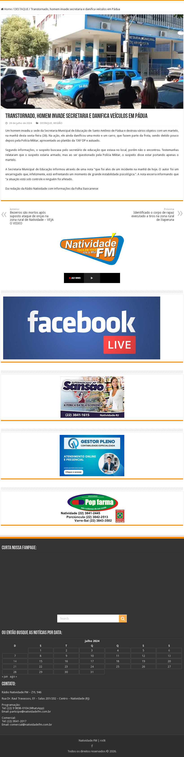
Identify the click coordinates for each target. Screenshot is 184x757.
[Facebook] (92, 746)
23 (66, 666)
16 (66, 661)
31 (92, 672)
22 (40, 666)
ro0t (102, 740)
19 (143, 661)
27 (169, 666)
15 (40, 661)
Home (8, 9)
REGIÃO (57, 123)
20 (169, 661)
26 (143, 666)
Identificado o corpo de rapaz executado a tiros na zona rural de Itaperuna (152, 214)
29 (40, 672)
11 (117, 655)
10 (92, 655)
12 (143, 655)
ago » (13, 676)
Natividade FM (88, 740)
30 (66, 672)
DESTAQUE (21, 9)
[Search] (123, 618)
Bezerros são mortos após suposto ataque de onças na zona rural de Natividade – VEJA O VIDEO (32, 216)
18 (117, 661)
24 (92, 666)
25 (117, 666)
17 (92, 661)
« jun (5, 676)
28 (14, 672)
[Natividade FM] (92, 1)
